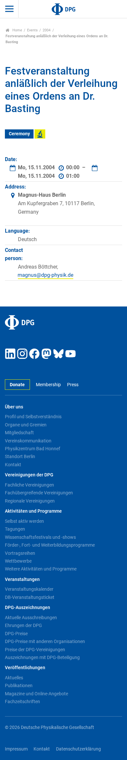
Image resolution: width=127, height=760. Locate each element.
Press (72, 385)
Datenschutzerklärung (78, 749)
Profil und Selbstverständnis (33, 416)
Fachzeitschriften (22, 701)
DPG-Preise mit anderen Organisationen (45, 641)
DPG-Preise (16, 633)
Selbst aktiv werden (24, 521)
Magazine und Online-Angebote (36, 693)
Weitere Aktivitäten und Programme (41, 568)
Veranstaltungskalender (29, 589)
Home (16, 30)
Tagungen (15, 529)
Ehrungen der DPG (23, 625)
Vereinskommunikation (28, 440)
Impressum (16, 749)
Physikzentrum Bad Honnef (32, 448)
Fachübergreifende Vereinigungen (39, 492)
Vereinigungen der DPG (29, 475)
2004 (46, 30)
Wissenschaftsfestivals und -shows (40, 537)
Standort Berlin (20, 456)
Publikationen (19, 685)
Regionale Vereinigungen (30, 501)
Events (32, 30)
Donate (17, 385)
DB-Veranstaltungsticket (29, 597)
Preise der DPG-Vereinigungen (35, 649)
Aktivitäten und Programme (33, 511)
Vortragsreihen (20, 553)
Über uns (14, 407)
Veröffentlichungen (25, 667)
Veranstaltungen (22, 579)
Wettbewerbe (18, 561)
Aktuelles (14, 677)
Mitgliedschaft (19, 432)
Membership (48, 385)
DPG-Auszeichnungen (27, 607)
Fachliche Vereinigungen (29, 484)
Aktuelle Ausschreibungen (31, 617)
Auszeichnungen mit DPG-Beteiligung (42, 657)
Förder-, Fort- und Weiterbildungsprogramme (50, 545)
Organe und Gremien (26, 424)
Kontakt (13, 464)
